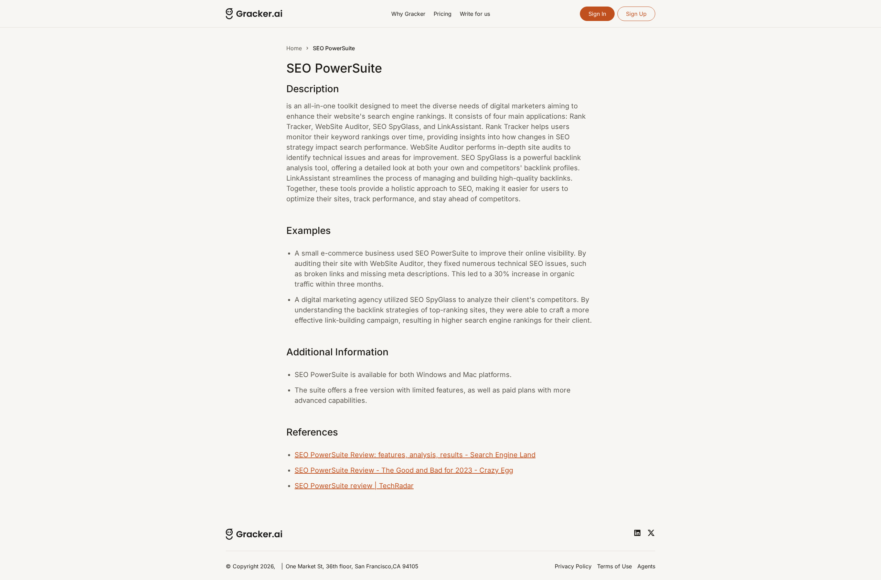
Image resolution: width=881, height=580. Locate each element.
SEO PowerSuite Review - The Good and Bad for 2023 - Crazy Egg (404, 470)
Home (294, 48)
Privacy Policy (573, 566)
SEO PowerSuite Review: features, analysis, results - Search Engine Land (415, 455)
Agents (646, 566)
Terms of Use (614, 566)
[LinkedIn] (637, 533)
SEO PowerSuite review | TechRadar (354, 486)
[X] (651, 533)
